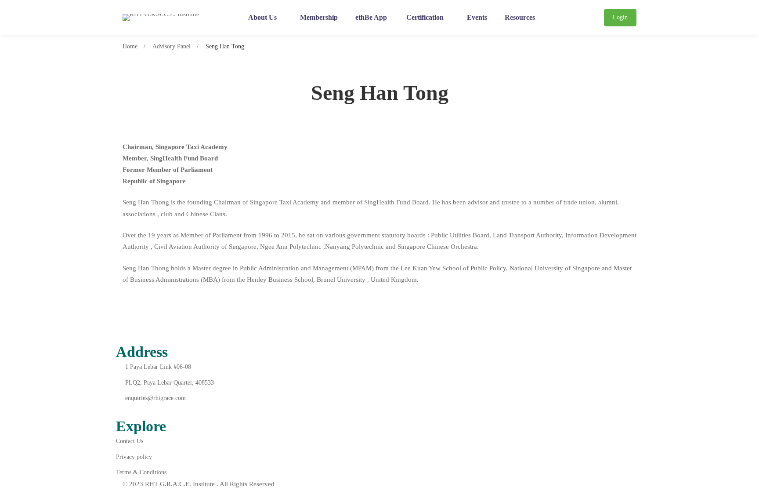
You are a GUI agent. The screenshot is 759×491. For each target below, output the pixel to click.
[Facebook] (119, 410)
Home (130, 46)
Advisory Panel (171, 46)
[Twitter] (140, 410)
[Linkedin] (161, 410)
